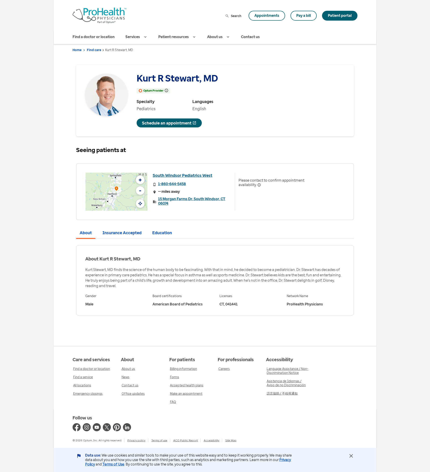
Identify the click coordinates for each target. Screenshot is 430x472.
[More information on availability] (259, 185)
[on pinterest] (117, 427)
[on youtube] (97, 427)
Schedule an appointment (166, 123)
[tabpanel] (215, 280)
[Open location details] (116, 189)
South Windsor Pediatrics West (182, 175)
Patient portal (340, 15)
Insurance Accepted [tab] (122, 232)
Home (77, 50)
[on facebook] (77, 427)
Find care (94, 50)
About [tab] (86, 232)
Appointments (266, 15)
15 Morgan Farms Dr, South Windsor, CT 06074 (191, 201)
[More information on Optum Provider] (166, 90)
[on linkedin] (127, 427)
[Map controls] (140, 203)
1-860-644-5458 (172, 184)
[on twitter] (107, 427)
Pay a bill (303, 15)
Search (236, 16)
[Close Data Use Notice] (351, 456)
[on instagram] (87, 427)
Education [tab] (162, 232)
